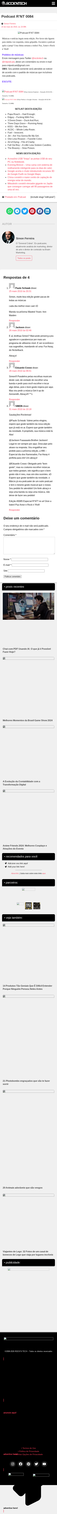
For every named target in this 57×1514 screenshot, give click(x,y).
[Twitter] (36, 1464)
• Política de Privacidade (28, 1451)
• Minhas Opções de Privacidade (28, 1454)
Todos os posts (24, 258)
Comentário (9, 535)
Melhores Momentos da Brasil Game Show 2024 (28, 720)
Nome (7, 559)
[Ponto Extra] (28, 905)
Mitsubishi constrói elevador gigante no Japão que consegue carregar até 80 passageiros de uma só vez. (30, 186)
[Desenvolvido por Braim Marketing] (41, 1476)
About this (15, 873)
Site (5, 571)
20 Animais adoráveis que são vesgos (22, 1188)
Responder (14, 320)
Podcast (22, 197)
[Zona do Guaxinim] (36, 905)
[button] (9, 211)
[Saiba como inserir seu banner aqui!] (20, 905)
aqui (44, 873)
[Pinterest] (28, 1464)
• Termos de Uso (28, 1448)
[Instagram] (13, 1464)
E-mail (7, 565)
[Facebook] (21, 1464)
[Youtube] (44, 1464)
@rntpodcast (8, 62)
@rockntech (38, 58)
